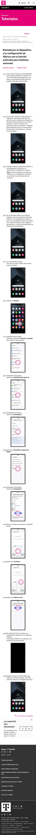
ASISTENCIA (5, 7)
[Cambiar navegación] (29, 8)
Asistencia (4, 15)
